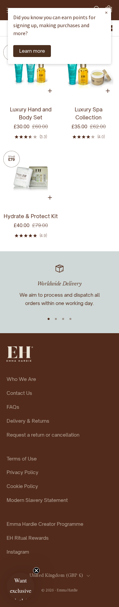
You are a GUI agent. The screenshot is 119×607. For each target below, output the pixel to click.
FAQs (13, 407)
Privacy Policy (22, 472)
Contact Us (19, 393)
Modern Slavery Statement (37, 500)
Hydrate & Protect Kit (31, 216)
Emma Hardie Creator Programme (45, 524)
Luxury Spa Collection (88, 113)
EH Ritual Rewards (28, 538)
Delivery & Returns (28, 421)
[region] (59, 286)
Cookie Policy (22, 486)
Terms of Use (22, 458)
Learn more (32, 51)
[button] (20, 586)
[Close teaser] (36, 570)
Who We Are (21, 379)
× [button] (106, 12)
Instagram (18, 552)
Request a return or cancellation (43, 435)
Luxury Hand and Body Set (31, 113)
